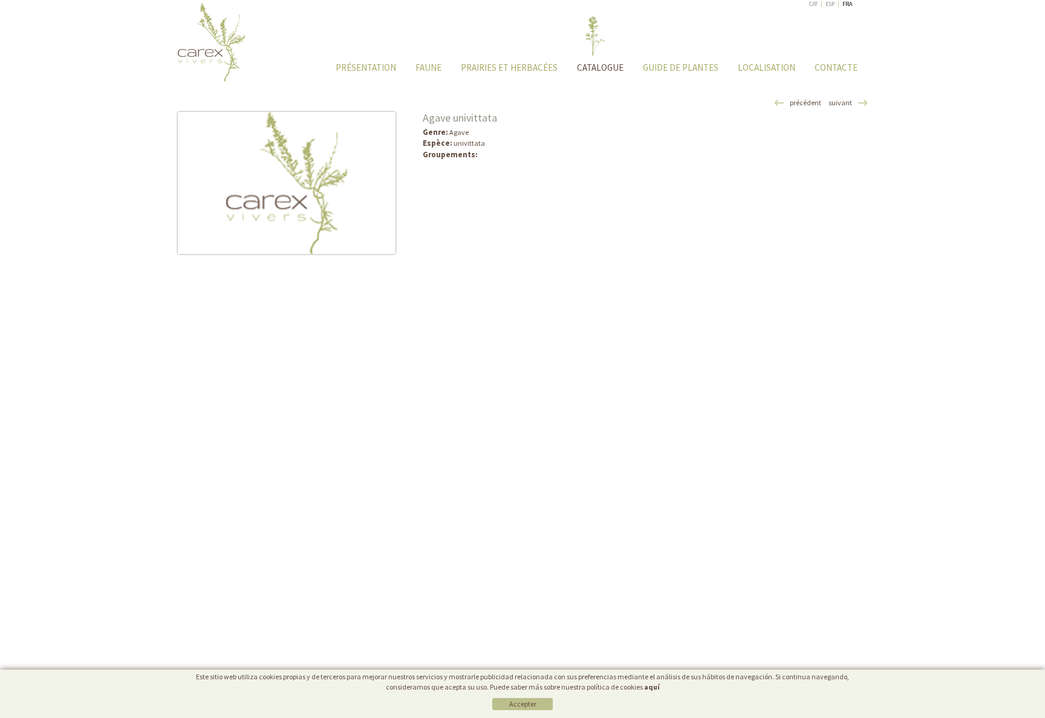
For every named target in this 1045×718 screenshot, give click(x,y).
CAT (813, 4)
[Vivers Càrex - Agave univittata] (287, 183)
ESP (830, 4)
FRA (847, 4)
